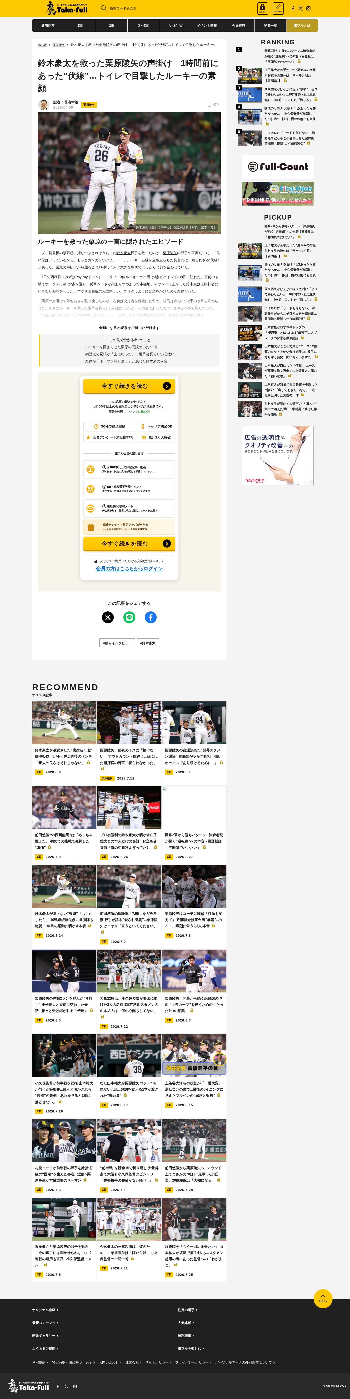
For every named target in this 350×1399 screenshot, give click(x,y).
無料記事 (184, 1336)
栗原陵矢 (59, 45)
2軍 (111, 25)
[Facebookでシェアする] (151, 617)
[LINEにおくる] (129, 617)
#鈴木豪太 (147, 643)
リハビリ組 (175, 25)
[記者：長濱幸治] (44, 105)
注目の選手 (186, 1310)
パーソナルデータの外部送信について (243, 1362)
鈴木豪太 (123, 253)
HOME (42, 45)
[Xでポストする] (108, 617)
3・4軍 (143, 25)
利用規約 (38, 1362)
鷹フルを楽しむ (189, 1348)
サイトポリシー (157, 1362)
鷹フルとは (302, 25)
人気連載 (184, 1323)
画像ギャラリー (43, 1336)
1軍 (80, 25)
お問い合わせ (109, 1362)
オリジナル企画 (43, 1310)
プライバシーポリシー (192, 1362)
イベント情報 (207, 25)
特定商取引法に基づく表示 (72, 1362)
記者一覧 (270, 25)
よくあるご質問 (43, 1348)
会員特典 (238, 25)
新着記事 (48, 25)
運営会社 (132, 1362)
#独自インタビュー (117, 643)
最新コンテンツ (43, 1323)
